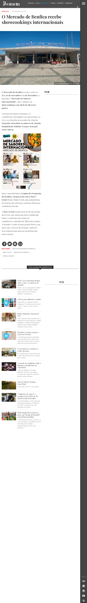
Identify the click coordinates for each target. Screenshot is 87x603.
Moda (53, 3)
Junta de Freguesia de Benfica (23, 249)
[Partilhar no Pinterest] (15, 244)
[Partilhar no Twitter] (9, 244)
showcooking (8, 256)
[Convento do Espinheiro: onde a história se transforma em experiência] (9, 370)
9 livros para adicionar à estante (29, 299)
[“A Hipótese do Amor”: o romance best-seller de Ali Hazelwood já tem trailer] (9, 401)
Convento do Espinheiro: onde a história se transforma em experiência (29, 365)
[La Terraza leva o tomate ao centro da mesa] (9, 356)
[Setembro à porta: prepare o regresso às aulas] (9, 339)
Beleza (31, 3)
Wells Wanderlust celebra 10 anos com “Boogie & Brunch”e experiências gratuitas (28, 415)
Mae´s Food (7, 252)
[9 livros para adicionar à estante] (9, 306)
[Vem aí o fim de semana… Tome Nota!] (9, 389)
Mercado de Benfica (21, 252)
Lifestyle (45, 3)
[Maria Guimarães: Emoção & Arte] (9, 321)
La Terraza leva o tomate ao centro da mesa (27, 350)
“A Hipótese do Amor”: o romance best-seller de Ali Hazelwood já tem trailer (27, 396)
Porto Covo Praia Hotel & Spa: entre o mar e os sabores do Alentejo (28, 283)
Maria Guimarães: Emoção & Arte (28, 315)
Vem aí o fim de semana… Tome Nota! (26, 383)
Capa (37, 3)
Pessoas (68, 3)
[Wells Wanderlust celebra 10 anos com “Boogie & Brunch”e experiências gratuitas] (9, 420)
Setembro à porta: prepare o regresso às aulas (28, 333)
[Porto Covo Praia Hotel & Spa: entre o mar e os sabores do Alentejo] (9, 288)
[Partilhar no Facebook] (4, 244)
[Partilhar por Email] (20, 244)
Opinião (60, 3)
